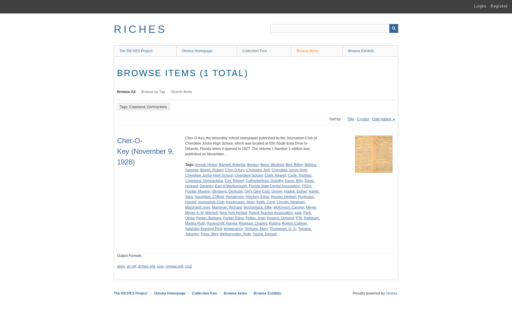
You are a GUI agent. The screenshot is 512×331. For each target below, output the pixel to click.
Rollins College (294, 223)
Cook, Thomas (299, 175)
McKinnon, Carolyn (288, 207)
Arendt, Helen (206, 165)
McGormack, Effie (258, 207)
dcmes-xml (146, 266)
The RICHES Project (135, 51)
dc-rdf (131, 266)
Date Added (382, 119)
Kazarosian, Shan (240, 202)
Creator (363, 119)
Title (350, 119)
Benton (253, 165)
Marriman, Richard (227, 207)
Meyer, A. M (194, 213)
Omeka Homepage (197, 51)
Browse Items (307, 51)
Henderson (235, 197)
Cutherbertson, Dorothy (264, 181)
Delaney (206, 186)
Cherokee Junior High (289, 170)
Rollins (274, 223)
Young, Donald (265, 234)
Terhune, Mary (256, 229)
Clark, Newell (275, 175)
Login (480, 6)
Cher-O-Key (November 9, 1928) (145, 151)
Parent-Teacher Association (271, 213)
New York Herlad (233, 213)
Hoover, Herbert (283, 197)
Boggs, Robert (211, 170)
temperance (233, 229)
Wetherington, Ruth (235, 234)
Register (499, 6)
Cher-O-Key (234, 170)
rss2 (188, 266)
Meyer (311, 207)
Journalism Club (211, 202)
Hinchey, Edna (257, 197)
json (160, 266)
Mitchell (211, 213)
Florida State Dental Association (274, 186)
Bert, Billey (294, 165)
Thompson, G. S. (283, 229)
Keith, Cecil (266, 202)
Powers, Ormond (280, 218)
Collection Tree (254, 51)
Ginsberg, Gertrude (227, 191)
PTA (299, 218)
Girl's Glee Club (257, 191)
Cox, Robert (234, 181)
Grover (276, 191)
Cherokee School (249, 175)
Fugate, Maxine (197, 191)
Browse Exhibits (361, 51)
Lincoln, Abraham (291, 202)
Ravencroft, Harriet (222, 223)
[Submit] (393, 28)
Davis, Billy (294, 181)
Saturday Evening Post (203, 229)
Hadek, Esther (295, 191)
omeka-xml (174, 266)
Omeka (391, 293)
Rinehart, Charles (253, 223)
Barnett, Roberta (232, 165)
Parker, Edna (233, 218)
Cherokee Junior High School (209, 175)
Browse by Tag (153, 92)
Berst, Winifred (272, 165)
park (298, 213)
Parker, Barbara (208, 218)
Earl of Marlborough (231, 186)
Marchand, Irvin (197, 207)
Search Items (181, 92)
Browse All (126, 92)
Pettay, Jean (255, 218)
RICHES (140, 29)
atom (121, 266)
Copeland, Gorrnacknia (204, 181)
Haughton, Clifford (209, 197)
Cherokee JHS (258, 170)
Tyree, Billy (209, 234)
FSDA (306, 186)
